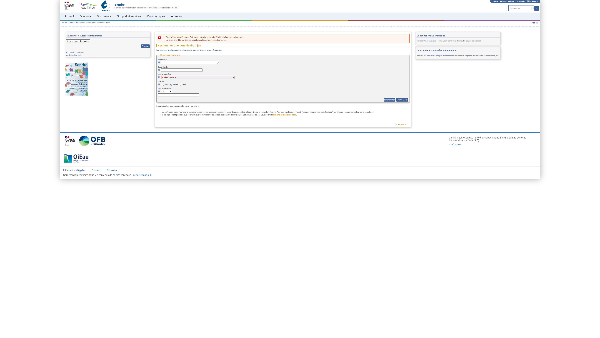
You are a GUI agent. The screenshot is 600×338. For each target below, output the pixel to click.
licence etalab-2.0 (142, 175)
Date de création (164, 89)
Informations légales (74, 170)
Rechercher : (163, 60)
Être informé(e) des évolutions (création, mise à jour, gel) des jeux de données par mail (189, 50)
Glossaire (533, 1)
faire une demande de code (284, 115)
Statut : (161, 82)
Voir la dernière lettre (73, 55)
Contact (521, 1)
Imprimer (402, 124)
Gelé (184, 84)
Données (85, 16)
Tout (167, 84)
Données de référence (77, 22)
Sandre (119, 4)
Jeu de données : (165, 74)
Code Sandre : (163, 67)
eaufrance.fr (455, 144)
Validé (175, 84)
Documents (104, 16)
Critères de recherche (170, 55)
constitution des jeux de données (439, 56)
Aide (496, 1)
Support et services (129, 16)
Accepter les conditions (75, 52)
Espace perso (508, 1)
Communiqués (156, 16)
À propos (176, 16)
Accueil (69, 16)
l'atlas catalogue (430, 41)
